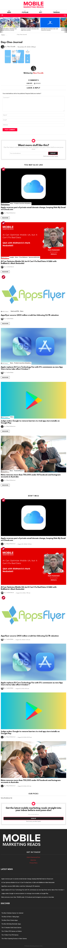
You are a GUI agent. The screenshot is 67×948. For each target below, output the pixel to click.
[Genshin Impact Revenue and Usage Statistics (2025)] (10, 22)
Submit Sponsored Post (33, 857)
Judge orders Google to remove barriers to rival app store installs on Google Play (30, 422)
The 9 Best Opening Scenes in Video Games (14, 938)
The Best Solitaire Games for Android (12, 913)
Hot (40, 12)
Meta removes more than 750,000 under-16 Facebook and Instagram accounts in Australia (31, 475)
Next (66, 25)
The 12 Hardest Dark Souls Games (11, 927)
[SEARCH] (65, 15)
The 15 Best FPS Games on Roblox (11, 931)
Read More (5, 217)
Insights (12, 257)
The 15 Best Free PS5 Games (9, 935)
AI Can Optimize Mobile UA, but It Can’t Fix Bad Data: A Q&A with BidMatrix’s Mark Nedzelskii (29, 262)
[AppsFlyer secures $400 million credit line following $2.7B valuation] (33, 294)
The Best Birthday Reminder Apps (11, 924)
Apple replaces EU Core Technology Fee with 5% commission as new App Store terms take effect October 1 (32, 368)
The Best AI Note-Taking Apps (10, 916)
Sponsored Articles (34, 257)
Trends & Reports (19, 470)
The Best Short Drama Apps (9, 920)
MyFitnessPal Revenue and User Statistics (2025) (49, 29)
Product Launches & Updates (22, 203)
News (9, 12)
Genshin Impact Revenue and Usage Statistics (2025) (9, 29)
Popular (25, 12)
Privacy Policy (33, 863)
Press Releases (23, 257)
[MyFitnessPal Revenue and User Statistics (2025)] (50, 22)
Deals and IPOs (15, 311)
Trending (56, 12)
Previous (1, 25)
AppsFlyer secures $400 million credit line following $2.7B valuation (30, 315)
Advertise (33, 860)
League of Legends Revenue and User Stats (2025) (30, 29)
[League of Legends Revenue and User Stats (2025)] (30, 22)
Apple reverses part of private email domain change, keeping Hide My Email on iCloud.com (33, 208)
